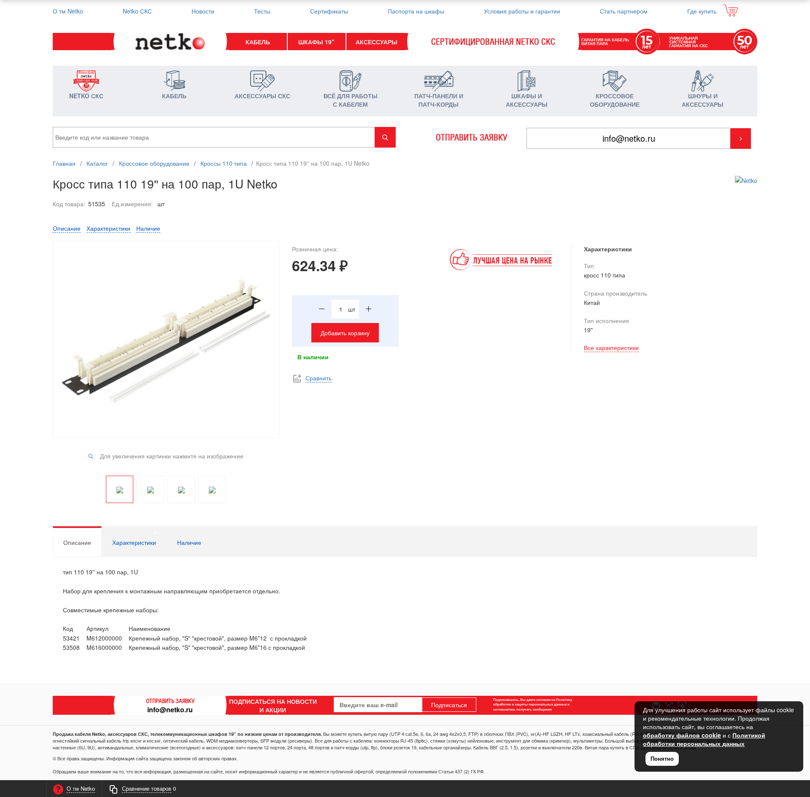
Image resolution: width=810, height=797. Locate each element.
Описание (67, 228)
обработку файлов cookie (682, 735)
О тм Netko (68, 11)
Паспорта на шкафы (416, 11)
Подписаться (449, 704)
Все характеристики (611, 347)
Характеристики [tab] (134, 542)
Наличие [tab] (189, 542)
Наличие (148, 228)
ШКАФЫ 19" (316, 42)
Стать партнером (624, 11)
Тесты (262, 11)
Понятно (662, 758)
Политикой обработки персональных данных (704, 739)
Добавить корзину (345, 332)
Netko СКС (137, 11)
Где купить (701, 11)
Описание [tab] (77, 542)
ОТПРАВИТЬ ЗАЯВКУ (471, 137)
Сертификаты (329, 11)
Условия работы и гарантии (522, 11)
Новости (203, 11)
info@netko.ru (170, 709)
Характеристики (108, 228)
